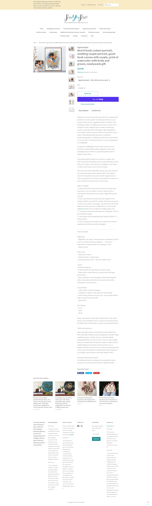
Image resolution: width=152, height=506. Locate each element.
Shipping (80, 72)
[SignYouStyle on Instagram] (82, 426)
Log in (83, 5)
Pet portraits (53, 32)
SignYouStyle (80, 502)
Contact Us (84, 36)
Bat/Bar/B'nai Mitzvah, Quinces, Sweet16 (72, 32)
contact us (80, 209)
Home (41, 29)
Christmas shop (64, 36)
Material (80, 77)
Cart (101, 5)
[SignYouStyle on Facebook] (78, 426)
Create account (91, 5)
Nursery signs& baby (109, 32)
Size (78, 85)
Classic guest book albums (71, 29)
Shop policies (110, 426)
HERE (71, 434)
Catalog (75, 36)
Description (83, 110)
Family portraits (41, 32)
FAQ (92, 36)
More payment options (87, 104)
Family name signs (104, 29)
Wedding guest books (53, 29)
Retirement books (93, 32)
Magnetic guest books (89, 29)
